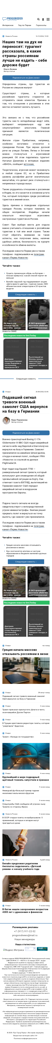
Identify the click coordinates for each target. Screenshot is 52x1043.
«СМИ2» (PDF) (44, 1024)
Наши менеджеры (25, 939)
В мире (8, 392)
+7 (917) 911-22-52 (24, 931)
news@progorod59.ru (26, 971)
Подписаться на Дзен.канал (26, 78)
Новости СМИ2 (9, 331)
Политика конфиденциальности (25, 1038)
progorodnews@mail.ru (24, 935)
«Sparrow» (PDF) (26, 1026)
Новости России (11, 36)
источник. (29, 164)
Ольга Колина (10, 69)
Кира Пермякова (19, 420)
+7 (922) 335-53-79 (33, 973)
